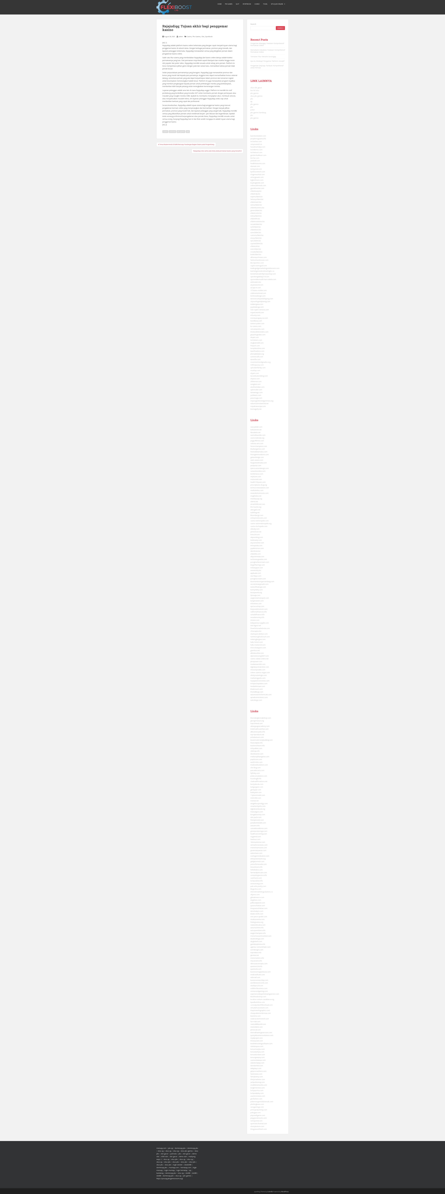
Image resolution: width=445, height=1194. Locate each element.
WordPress (285, 1192)
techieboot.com (256, 152)
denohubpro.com (256, 911)
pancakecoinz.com (257, 770)
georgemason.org (257, 721)
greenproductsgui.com (258, 831)
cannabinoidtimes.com (258, 828)
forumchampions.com (258, 446)
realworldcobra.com (257, 925)
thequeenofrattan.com (258, 908)
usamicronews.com (257, 1096)
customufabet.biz (256, 235)
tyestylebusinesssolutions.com (261, 1035)
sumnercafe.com (256, 357)
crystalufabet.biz (256, 243)
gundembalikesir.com (258, 155)
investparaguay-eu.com (259, 318)
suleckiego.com (256, 700)
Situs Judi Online (277, 4)
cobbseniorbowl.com (258, 293)
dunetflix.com (255, 359)
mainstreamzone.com (258, 847)
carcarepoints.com (257, 329)
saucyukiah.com (256, 427)
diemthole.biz (255, 551)
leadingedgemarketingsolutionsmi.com (264, 268)
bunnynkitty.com (256, 590)
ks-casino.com (255, 326)
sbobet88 (187, 1165)
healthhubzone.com (257, 163)
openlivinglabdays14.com (259, 277)
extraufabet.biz (256, 216)
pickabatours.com (257, 737)
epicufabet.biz (255, 241)
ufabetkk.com (255, 554)
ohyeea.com (255, 379)
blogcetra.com (255, 889)
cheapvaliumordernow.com (260, 1013)
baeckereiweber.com (258, 136)
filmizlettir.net (255, 432)
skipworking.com (256, 537)
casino (165, 132)
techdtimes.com (256, 150)
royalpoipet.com (256, 1038)
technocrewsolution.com (259, 488)
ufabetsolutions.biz (257, 221)
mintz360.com (255, 798)
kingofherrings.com (257, 565)
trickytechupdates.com (258, 683)
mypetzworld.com (257, 312)
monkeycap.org (256, 499)
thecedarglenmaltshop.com (260, 718)
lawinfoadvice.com (257, 351)
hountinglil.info (255, 778)
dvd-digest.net (255, 625)
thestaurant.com (256, 1041)
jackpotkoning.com (257, 1082)
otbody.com (254, 529)
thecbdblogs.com (256, 692)
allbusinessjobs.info (257, 732)
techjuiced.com (256, 169)
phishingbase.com (257, 1104)
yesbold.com (255, 161)
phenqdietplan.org (257, 354)
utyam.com (254, 373)
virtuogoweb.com (257, 177)
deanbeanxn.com (256, 754)
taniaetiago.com (256, 392)
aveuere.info (255, 825)
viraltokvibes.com (256, 490)
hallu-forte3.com (256, 642)
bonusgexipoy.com (257, 1057)
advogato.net (255, 510)
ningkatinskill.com (257, 343)
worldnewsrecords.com (259, 983)
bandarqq (160, 1173)
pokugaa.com (255, 1112)
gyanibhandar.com (257, 188)
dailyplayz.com (255, 1068)
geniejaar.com (255, 790)
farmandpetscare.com (258, 872)
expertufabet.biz (256, 197)
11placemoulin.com (257, 795)
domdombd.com (256, 1065)
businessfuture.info (257, 745)
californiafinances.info (258, 612)
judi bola (172, 132)
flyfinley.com (255, 773)
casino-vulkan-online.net (259, 659)
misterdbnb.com (256, 1027)
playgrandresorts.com (258, 1118)
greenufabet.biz (256, 210)
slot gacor (164, 1154)
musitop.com (255, 370)
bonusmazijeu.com (257, 1049)
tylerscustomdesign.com (259, 468)
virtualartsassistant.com (259, 1008)
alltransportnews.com (258, 257)
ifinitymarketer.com (257, 1079)
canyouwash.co (256, 144)
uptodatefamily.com (257, 368)
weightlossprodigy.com (259, 803)
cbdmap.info (255, 751)
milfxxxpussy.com (257, 365)
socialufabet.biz (256, 224)
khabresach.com (256, 689)
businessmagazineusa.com (260, 972)
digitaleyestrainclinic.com (259, 667)
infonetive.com (256, 603)
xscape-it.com (255, 288)
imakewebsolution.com (259, 765)
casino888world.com (258, 1024)
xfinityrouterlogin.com (258, 675)
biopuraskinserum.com (258, 609)
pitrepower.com (256, 661)
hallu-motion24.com (257, 645)
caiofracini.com (256, 878)
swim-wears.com (256, 460)
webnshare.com (256, 853)
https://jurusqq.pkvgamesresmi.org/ (169, 1178)
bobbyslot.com (256, 792)
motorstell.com (256, 479)
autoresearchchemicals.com (261, 694)
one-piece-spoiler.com (258, 916)
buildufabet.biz (255, 254)
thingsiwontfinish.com (258, 1129)
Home (220, 4)
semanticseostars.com (258, 845)
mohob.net (254, 801)
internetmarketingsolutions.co (261, 892)
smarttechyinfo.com (257, 806)
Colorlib (270, 1192)
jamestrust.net (255, 532)
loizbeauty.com (256, 540)
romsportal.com (256, 1121)
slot (188, 132)
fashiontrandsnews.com (259, 260)
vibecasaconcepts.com (258, 963)
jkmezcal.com (255, 1030)
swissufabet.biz (256, 205)
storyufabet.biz (256, 238)
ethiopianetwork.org (257, 859)
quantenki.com (255, 969)
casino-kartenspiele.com (259, 521)
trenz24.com (255, 534)
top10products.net (257, 734)
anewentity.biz (255, 570)
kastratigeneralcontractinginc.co (262, 271)
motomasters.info (257, 958)
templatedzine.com (257, 348)
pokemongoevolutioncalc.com (261, 1101)
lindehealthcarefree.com (259, 729)
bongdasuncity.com (257, 814)
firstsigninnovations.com (259, 454)
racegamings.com (257, 1107)
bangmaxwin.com (257, 601)
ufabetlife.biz (255, 219)
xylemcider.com (256, 390)
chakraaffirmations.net (258, 781)
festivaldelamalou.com (258, 452)
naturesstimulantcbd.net (259, 403)
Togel (265, 4)
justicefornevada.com (258, 864)
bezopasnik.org (256, 592)
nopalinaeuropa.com (258, 406)
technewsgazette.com (258, 559)
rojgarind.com (255, 836)
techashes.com (256, 141)
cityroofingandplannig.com (260, 301)
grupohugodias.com (257, 334)
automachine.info (257, 927)
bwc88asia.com (256, 321)
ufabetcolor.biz (256, 213)
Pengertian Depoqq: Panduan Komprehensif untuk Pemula (266, 66)
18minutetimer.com (257, 842)
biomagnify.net (256, 409)
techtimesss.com (256, 474)
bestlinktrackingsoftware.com (261, 1043)
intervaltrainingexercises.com (261, 1032)
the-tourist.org (255, 507)
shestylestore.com (257, 1126)
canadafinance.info (257, 614)
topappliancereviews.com (259, 681)
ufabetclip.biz (255, 194)
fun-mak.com (255, 1021)
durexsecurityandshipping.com (261, 299)
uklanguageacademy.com (260, 726)
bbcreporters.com (257, 263)
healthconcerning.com (258, 834)
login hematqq (181, 1170)
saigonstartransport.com (259, 598)
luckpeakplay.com (257, 1093)
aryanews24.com (256, 285)
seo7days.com (255, 576)
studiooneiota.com (257, 919)
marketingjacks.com (257, 678)
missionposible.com (257, 670)
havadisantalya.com (257, 147)
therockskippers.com (258, 648)
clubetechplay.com (257, 1063)
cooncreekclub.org (257, 438)
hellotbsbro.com (256, 870)
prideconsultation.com (258, 776)
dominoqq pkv (180, 1148)
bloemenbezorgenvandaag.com (262, 581)
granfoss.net (255, 650)
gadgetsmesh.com (257, 861)
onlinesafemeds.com (258, 185)
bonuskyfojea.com (257, 1052)
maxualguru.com (256, 812)
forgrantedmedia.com (258, 463)
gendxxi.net (254, 955)
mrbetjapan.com (256, 568)
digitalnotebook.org (257, 809)
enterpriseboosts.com (258, 518)
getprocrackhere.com (258, 1071)
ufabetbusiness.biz (257, 208)
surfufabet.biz (255, 227)
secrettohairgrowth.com (259, 584)
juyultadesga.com (257, 307)
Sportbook (247, 4)
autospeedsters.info (257, 930)
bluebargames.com (257, 449)
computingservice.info (258, 875)
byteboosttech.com (257, 172)
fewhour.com (255, 839)
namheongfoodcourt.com (260, 637)
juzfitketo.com (255, 395)
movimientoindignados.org (260, 362)
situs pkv (174, 1159)
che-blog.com (255, 767)
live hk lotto (254, 90)
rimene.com (254, 620)
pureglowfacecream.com (259, 562)
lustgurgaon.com (256, 787)
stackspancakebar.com (259, 634)
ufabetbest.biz (255, 230)
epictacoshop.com (257, 606)
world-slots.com (256, 762)
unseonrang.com (256, 883)
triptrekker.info (255, 952)
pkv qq (170, 1148)
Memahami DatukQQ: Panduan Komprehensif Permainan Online (267, 51)
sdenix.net (254, 501)
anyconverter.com (257, 543)
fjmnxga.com (255, 595)
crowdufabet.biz (256, 252)
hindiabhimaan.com (257, 686)
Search (253, 24)
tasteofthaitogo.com (258, 587)
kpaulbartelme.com (257, 1002)
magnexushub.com (257, 174)
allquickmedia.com (257, 556)
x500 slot (164, 1156)
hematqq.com (186, 1167)
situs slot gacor (256, 88)
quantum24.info (256, 966)
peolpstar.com (255, 465)
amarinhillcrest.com (257, 504)
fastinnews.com (256, 1074)
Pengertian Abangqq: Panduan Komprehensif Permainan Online (267, 44)
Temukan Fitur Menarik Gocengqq (263, 56)
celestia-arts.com (256, 443)
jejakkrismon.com (257, 548)
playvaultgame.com (257, 1115)
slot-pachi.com (255, 817)
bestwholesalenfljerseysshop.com (263, 274)
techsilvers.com (256, 340)
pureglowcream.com (258, 579)
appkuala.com (255, 573)
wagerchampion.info (258, 933)
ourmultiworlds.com (257, 435)
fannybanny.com (256, 1076)
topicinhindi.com (256, 723)
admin (180, 36)
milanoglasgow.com (257, 639)
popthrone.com (256, 759)
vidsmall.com (255, 977)
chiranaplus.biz (255, 631)
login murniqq (169, 1170)
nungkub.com (255, 384)
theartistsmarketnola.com (260, 628)
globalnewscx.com (257, 897)
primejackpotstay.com (258, 1110)
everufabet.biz (255, 249)
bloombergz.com (256, 515)
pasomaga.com (256, 398)
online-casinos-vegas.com (260, 672)
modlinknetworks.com (258, 1085)
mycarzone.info (256, 961)
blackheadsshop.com (258, 996)
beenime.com (255, 1016)
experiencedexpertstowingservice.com (264, 994)
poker (252, 110)
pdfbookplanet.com (257, 903)
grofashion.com (256, 1099)
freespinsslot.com (257, 820)
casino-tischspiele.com (258, 526)
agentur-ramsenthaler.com (260, 947)
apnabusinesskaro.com (259, 697)
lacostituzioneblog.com (259, 376)
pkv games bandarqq (258, 112)
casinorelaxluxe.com (258, 1060)
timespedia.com (256, 545)
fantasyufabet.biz (256, 199)
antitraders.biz (255, 282)
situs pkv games (256, 96)
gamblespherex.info (257, 944)
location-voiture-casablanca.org (262, 999)
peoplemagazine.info (258, 139)
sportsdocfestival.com (258, 1123)
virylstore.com (255, 476)
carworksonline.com (257, 471)
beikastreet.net (256, 430)
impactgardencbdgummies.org (261, 401)
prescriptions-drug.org (258, 485)
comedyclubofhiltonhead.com (261, 1005)
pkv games (180, 132)
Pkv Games (228, 4)
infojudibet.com (256, 748)
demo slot (183, 1156)
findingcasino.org (256, 922)
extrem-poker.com (257, 323)
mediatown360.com (257, 664)
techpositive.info (256, 881)
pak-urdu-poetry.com (258, 886)
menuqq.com (161, 1148)
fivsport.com (255, 346)
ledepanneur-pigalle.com (259, 623)
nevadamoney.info (257, 617)
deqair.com (254, 337)
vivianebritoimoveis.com (259, 493)
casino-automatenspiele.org (260, 523)
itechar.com (254, 158)
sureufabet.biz (255, 232)
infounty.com (255, 315)
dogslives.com (255, 900)
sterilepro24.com (256, 985)
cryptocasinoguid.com (258, 265)
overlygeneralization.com (259, 856)
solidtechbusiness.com (258, 988)
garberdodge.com (257, 457)
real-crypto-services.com (259, 310)
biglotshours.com (256, 180)
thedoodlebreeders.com (259, 332)
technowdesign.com (257, 296)
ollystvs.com (255, 894)
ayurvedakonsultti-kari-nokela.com (263, 279)
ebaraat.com (255, 166)
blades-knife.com (256, 914)
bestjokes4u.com (256, 784)
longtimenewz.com (257, 1088)
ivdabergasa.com (256, 304)
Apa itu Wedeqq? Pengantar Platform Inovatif (267, 61)
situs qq (161, 1151)
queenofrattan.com (257, 905)
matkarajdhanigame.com (259, 756)
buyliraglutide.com (257, 183)
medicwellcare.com (257, 974)
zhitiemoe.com (256, 381)
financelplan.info (256, 743)
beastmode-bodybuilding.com (261, 740)
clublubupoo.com (256, 1046)
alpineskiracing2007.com (259, 656)
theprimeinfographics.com (260, 1010)
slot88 (188, 1173)
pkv (251, 99)
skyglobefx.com (256, 941)
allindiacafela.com (257, 653)
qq (251, 101)
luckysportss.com (256, 1090)
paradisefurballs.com (258, 823)
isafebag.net (255, 512)
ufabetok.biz (255, 246)
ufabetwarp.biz (255, 191)
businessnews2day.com (259, 980)
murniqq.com (174, 1167)
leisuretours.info (256, 867)
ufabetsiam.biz (255, 202)
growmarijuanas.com (258, 850)
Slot (237, 4)
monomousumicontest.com (260, 936)
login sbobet (177, 1165)
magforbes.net (255, 496)
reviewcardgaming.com (259, 991)
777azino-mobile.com (258, 290)
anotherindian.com (257, 387)
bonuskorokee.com (257, 1054)
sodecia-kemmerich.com (259, 1019)
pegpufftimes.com (257, 441)
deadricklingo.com (257, 939)
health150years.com (258, 482)
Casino (257, 4)
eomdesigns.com (256, 950)
